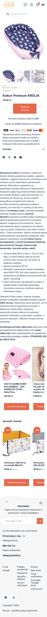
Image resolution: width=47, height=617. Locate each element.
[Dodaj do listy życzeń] (40, 107)
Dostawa (7, 149)
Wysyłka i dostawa (21, 577)
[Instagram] (14, 597)
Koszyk (34, 567)
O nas (5, 567)
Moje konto (36, 570)
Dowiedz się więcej (17, 406)
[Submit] (40, 521)
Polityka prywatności (22, 568)
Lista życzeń (36, 589)
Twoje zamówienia (36, 575)
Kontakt (6, 570)
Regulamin (22, 573)
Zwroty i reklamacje (22, 584)
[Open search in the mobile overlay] (23, 14)
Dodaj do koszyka (25, 108)
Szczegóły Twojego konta (35, 582)
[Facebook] (6, 597)
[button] (43, 4)
